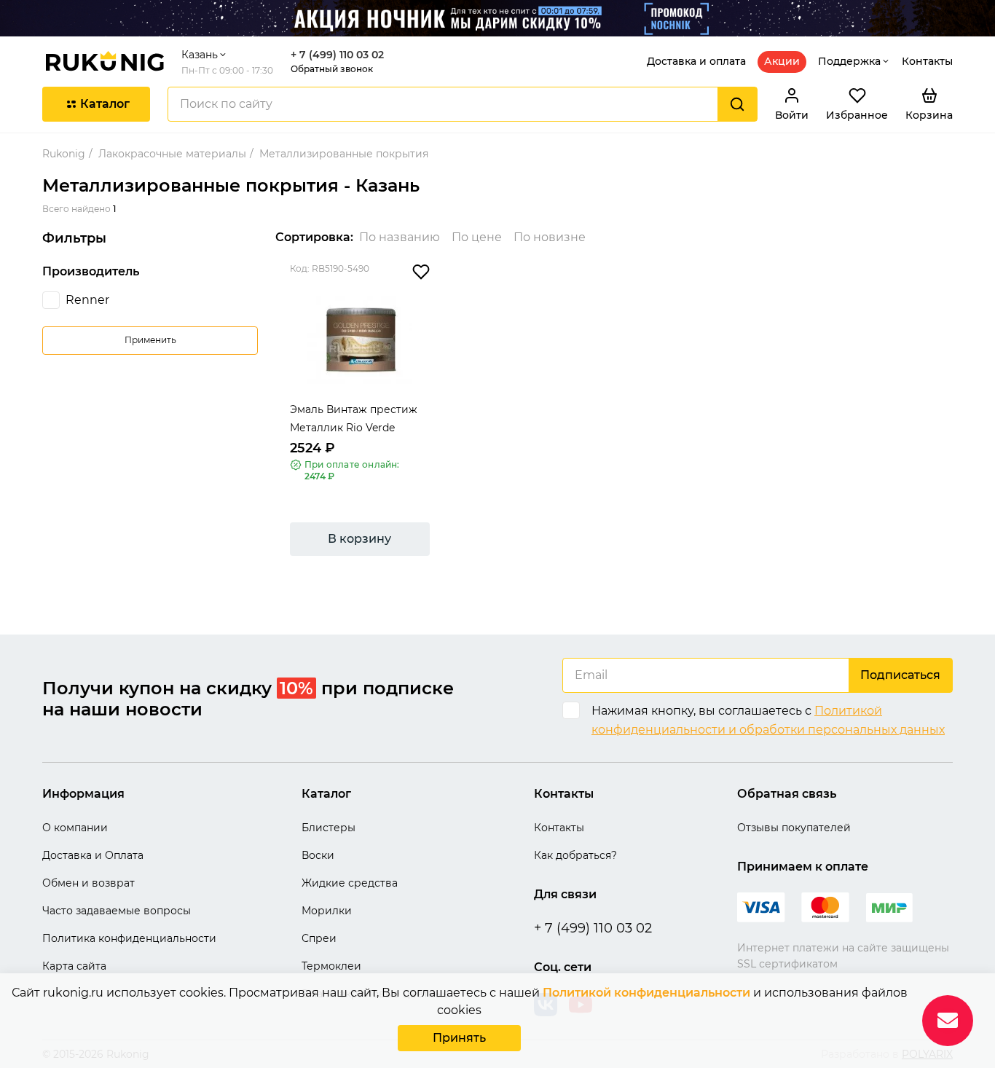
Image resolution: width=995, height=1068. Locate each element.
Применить (150, 339)
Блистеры (328, 827)
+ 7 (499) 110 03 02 (337, 55)
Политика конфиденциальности (129, 938)
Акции (782, 61)
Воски (318, 855)
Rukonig (63, 153)
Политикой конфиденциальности (646, 993)
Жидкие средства (350, 883)
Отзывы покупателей (794, 827)
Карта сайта (74, 966)
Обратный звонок (332, 68)
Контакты (927, 61)
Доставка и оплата (696, 61)
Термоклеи (331, 966)
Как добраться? (575, 855)
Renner (87, 300)
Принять (459, 1038)
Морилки (327, 910)
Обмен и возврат (88, 883)
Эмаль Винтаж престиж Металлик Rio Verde (353, 418)
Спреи (319, 938)
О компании (75, 827)
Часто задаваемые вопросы (116, 910)
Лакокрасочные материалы (172, 153)
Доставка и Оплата (92, 855)
